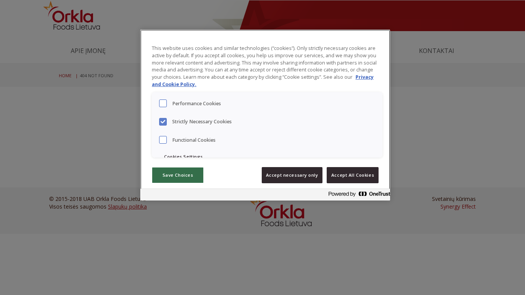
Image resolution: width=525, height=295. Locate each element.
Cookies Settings (183, 156)
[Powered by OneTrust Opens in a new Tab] (357, 196)
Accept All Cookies (352, 175)
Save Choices (178, 175)
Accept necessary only (292, 175)
